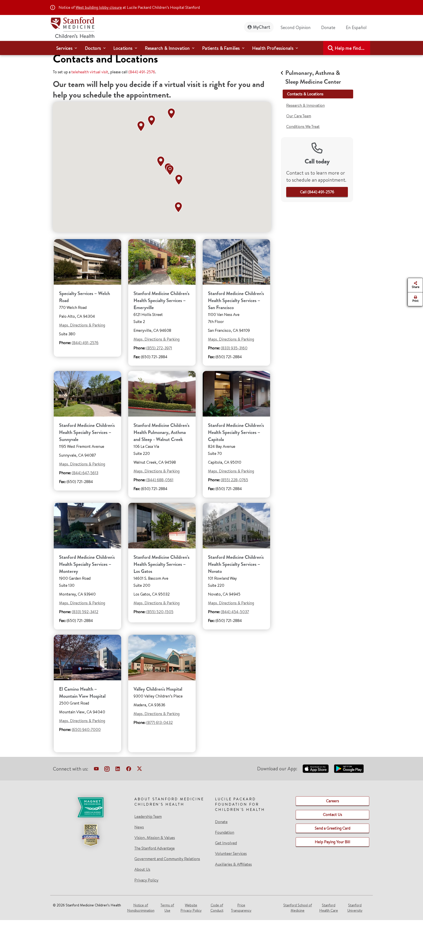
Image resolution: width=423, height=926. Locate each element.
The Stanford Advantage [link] (154, 848)
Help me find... (349, 48)
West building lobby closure (99, 7)
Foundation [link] (224, 832)
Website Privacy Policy (191, 908)
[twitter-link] (139, 769)
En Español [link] (356, 27)
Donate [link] (328, 27)
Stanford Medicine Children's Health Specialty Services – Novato (236, 564)
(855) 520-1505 (159, 611)
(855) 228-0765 (234, 480)
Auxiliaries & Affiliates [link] (233, 864)
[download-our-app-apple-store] (315, 768)
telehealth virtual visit (89, 72)
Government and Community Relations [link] (167, 858)
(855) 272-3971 (159, 348)
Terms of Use (167, 908)
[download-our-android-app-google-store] (349, 768)
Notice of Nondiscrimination (140, 908)
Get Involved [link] (226, 843)
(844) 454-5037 (235, 611)
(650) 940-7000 (86, 729)
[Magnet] (90, 807)
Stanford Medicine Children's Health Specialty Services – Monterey (87, 564)
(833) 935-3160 (234, 348)
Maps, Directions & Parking (82, 325)
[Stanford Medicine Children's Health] (72, 27)
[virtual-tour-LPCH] (96, 769)
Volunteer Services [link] (231, 853)
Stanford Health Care (328, 908)
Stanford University (354, 908)
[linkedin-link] (118, 769)
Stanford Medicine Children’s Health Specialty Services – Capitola (236, 432)
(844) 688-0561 (159, 480)
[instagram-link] (106, 769)
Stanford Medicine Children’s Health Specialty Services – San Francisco (236, 300)
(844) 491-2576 (141, 72)
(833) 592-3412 (85, 611)
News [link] (139, 827)
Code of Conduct (216, 908)
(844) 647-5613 (85, 473)
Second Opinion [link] (296, 27)
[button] (162, 161)
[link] (358, 27)
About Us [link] (142, 869)
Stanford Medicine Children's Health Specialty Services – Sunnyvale (87, 432)
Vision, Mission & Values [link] (154, 837)
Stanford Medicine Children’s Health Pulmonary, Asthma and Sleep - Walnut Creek (161, 432)
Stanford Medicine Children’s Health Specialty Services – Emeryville (161, 300)
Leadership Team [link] (148, 816)
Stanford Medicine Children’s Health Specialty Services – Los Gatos (161, 564)
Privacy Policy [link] (146, 880)
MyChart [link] (261, 27)
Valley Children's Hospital (158, 689)
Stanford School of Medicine (297, 908)
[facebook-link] (129, 769)
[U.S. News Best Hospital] (90, 835)
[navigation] (211, 48)
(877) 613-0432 (159, 722)
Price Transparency (241, 908)
